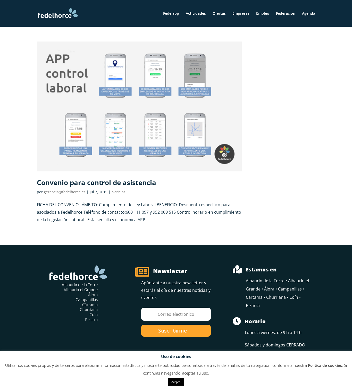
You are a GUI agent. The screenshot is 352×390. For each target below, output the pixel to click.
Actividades (196, 14)
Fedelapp (171, 14)
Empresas (240, 14)
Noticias (118, 191)
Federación (285, 14)
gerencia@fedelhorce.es (65, 191)
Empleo (262, 14)
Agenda (308, 14)
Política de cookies (325, 365)
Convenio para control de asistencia (96, 182)
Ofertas (219, 14)
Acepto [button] (176, 382)
